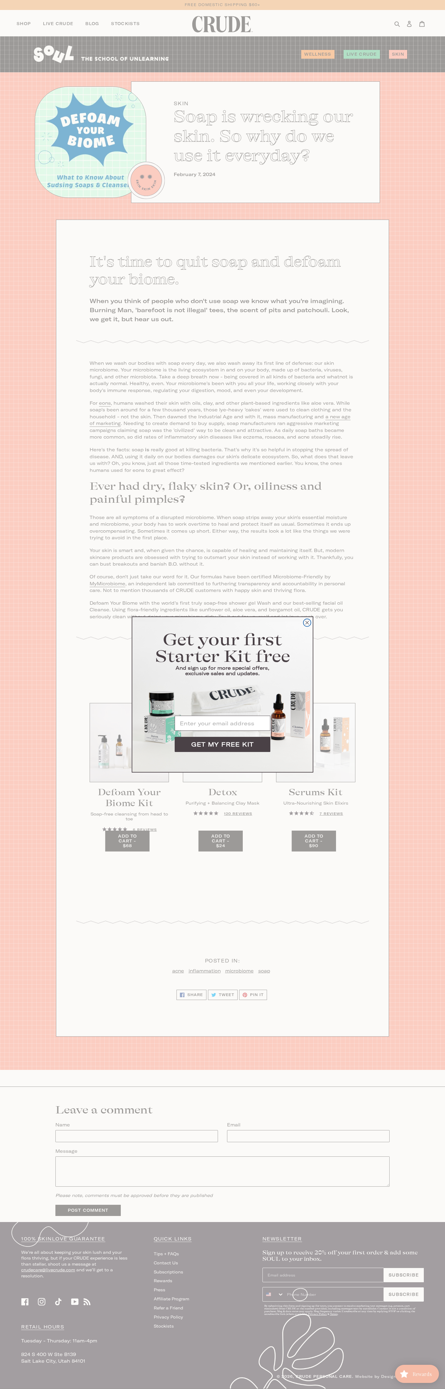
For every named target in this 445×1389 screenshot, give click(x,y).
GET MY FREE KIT (222, 744)
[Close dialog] (307, 622)
